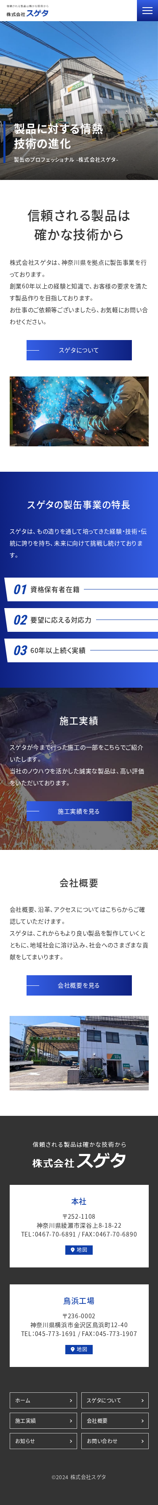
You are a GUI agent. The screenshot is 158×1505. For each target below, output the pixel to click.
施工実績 (25, 1421)
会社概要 (97, 1421)
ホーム (22, 1400)
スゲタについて (79, 350)
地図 (82, 1249)
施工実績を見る (79, 811)
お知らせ (25, 1441)
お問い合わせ (102, 1441)
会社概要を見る (79, 985)
